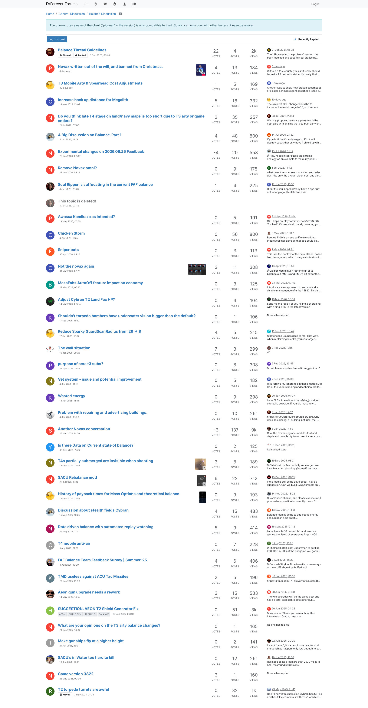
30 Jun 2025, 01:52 (283, 576)
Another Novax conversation (84, 429)
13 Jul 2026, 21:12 (282, 151)
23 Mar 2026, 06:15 (69, 287)
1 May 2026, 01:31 (283, 249)
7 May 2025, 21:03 (84, 694)
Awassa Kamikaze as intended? (86, 216)
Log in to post (57, 39)
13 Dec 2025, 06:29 (283, 477)
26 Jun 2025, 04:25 (283, 608)
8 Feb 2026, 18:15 (282, 347)
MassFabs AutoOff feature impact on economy (100, 283)
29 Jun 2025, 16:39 (69, 581)
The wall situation (74, 348)
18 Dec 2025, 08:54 (69, 465)
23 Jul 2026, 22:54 (283, 116)
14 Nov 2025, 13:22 (283, 493)
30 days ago (66, 87)
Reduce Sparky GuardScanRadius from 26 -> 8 (99, 331)
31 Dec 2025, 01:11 (283, 445)
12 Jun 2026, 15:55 (283, 184)
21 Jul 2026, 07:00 (69, 125)
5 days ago (278, 66)
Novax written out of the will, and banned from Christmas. (110, 66)
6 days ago (65, 71)
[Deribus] (269, 49)
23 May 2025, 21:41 (283, 689)
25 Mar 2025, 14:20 (69, 433)
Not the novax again (76, 266)
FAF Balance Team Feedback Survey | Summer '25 (102, 560)
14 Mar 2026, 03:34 (70, 304)
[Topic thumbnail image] (201, 70)
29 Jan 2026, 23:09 (69, 368)
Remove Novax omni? (77, 168)
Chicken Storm (71, 233)
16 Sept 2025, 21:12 (283, 526)
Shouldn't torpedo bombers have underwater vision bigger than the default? (127, 316)
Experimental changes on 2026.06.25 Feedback (101, 151)
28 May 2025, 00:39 (70, 678)
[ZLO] (269, 395)
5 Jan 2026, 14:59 (282, 428)
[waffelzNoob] (269, 428)
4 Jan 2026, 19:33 (69, 417)
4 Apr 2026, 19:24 (69, 238)
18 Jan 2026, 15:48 (69, 400)
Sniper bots (68, 249)
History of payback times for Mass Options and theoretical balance (118, 494)
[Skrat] (50, 137)
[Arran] (269, 477)
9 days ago (278, 83)
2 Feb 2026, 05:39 (282, 379)
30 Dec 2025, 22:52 (69, 450)
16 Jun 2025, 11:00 (69, 662)
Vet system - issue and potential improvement (100, 379)
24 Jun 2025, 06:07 (69, 630)
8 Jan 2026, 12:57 (282, 412)
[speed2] (269, 460)
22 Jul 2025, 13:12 (68, 482)
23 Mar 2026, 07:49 (283, 282)
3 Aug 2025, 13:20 (69, 564)
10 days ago (279, 99)
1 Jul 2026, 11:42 (282, 167)
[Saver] (269, 493)
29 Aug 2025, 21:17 (69, 531)
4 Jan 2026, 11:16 (68, 384)
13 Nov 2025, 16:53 (283, 510)
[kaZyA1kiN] (50, 414)
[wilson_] (50, 301)
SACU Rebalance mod (77, 477)
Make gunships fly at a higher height (91, 641)
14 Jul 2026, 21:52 (282, 134)
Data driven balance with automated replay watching (106, 527)
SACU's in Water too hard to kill (86, 657)
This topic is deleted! (77, 201)
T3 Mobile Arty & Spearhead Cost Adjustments (100, 83)
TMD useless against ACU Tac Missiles (93, 576)
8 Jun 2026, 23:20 (69, 189)
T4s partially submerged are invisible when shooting (105, 461)
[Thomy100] (50, 659)
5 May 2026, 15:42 (283, 233)
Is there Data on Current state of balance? (96, 445)
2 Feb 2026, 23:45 (282, 363)
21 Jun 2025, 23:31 (69, 645)
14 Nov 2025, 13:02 (69, 104)
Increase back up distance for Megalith (93, 99)
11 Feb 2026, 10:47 (283, 331)
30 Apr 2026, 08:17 (69, 254)
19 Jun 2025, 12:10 (283, 657)
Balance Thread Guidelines (82, 50)
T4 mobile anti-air (74, 543)
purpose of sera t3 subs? (80, 363)
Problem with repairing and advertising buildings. (102, 412)
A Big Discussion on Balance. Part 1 (90, 135)
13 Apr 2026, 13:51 (283, 266)
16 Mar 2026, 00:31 (283, 299)
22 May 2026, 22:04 (284, 216)
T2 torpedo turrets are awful (83, 689)
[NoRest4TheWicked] (269, 689)
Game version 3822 (75, 674)
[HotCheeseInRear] (50, 85)
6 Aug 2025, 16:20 (282, 543)
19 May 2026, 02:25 (69, 221)
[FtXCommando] (50, 52)
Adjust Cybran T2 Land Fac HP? (86, 299)
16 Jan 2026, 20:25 (69, 352)
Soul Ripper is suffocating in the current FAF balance (105, 184)
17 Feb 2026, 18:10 (69, 320)
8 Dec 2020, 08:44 (100, 55)
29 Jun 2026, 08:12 (69, 172)
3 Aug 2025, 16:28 (282, 559)
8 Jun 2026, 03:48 (69, 205)
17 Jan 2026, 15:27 (69, 336)
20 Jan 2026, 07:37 (283, 395)
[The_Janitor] (269, 266)
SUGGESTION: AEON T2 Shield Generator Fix (98, 608)
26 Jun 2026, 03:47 (69, 156)
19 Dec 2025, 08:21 (283, 460)
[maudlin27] (269, 233)
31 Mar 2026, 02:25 (69, 271)
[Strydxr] (50, 562)
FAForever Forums (62, 3)
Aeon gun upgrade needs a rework (89, 592)
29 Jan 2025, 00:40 (123, 614)
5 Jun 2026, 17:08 (68, 139)
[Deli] (269, 347)
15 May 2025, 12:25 (69, 515)
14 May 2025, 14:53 (69, 597)
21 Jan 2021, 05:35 (283, 49)
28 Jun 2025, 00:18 (283, 591)
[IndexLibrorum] (269, 559)
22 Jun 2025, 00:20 (283, 640)
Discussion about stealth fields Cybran (93, 510)
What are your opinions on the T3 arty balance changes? (109, 625)
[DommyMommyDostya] (50, 186)
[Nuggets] (50, 350)
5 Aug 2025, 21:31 (68, 548)
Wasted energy (71, 396)
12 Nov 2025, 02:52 (69, 498)
